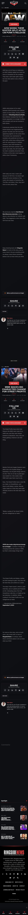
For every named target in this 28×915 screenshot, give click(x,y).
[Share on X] (8, 305)
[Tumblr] (21, 874)
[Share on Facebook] (5, 305)
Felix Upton (6, 36)
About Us (15, 885)
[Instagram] (10, 57)
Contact (22, 885)
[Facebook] (5, 54)
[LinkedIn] (15, 54)
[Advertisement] (13, 199)
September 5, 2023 (8, 605)
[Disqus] (14, 767)
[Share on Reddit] (19, 305)
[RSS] (18, 878)
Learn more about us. (16, 870)
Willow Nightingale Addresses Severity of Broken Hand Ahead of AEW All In (8, 828)
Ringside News (7, 636)
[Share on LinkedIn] (12, 305)
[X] (8, 54)
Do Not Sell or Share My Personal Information (14, 901)
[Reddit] (17, 57)
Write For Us (19, 882)
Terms (14, 893)
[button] (25, 3)
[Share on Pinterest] (15, 305)
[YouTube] (23, 54)
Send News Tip (9, 882)
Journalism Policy (8, 889)
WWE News (7, 366)
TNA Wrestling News (6, 806)
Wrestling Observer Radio (17, 114)
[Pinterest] (19, 54)
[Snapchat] (14, 57)
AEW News (7, 7)
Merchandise (7, 885)
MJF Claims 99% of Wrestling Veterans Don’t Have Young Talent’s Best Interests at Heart (8, 837)
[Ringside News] (14, 3)
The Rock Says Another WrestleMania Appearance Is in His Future (7, 818)
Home (2, 7)
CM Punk (4, 311)
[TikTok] (14, 878)
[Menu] (3, 3)
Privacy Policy (20, 889)
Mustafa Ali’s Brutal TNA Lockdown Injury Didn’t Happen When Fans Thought (8, 809)
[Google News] (12, 54)
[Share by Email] (23, 305)
